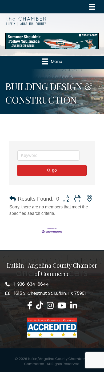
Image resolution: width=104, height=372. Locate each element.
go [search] (54, 170)
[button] (12, 199)
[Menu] (92, 6)
